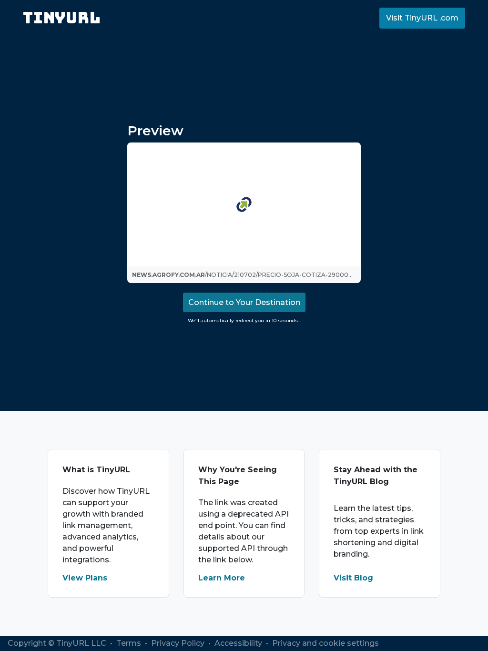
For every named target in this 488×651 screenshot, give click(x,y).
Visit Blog (353, 577)
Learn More (221, 577)
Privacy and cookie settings (325, 643)
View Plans (84, 577)
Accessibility (239, 643)
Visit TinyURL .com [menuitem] (422, 17)
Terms (129, 643)
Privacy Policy (178, 643)
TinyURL (62, 18)
